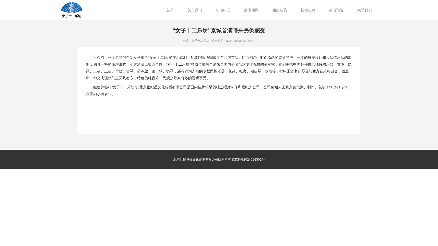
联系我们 (364, 10)
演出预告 (336, 10)
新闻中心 (223, 10)
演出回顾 (251, 10)
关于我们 (195, 10)
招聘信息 (308, 10)
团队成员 (279, 10)
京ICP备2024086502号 (248, 159)
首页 (170, 10)
